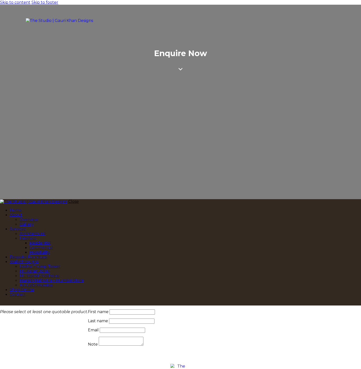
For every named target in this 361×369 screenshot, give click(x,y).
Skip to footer (44, 2)
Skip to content (15, 2)
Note (93, 344)
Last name (98, 321)
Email (93, 330)
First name (98, 311)
